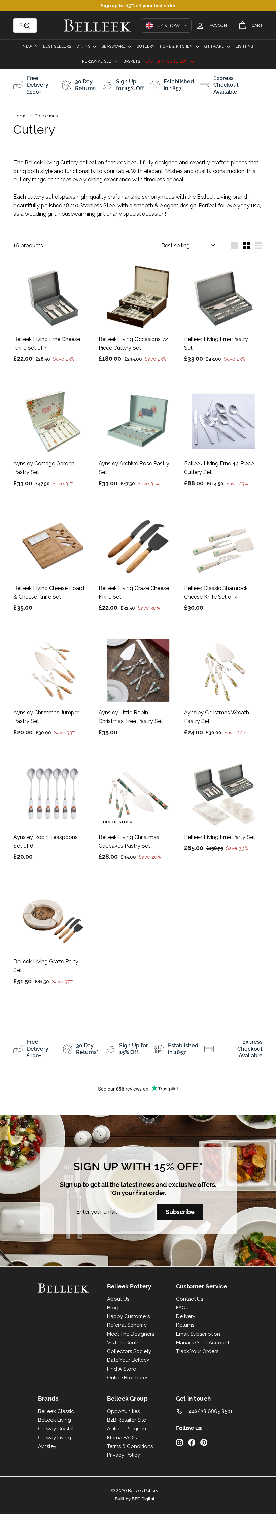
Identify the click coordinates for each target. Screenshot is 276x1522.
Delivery (185, 1316)
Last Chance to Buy (167, 61)
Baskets (131, 61)
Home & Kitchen (177, 46)
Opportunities (123, 1411)
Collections (46, 115)
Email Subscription (198, 1334)
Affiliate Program (126, 1429)
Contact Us (189, 1299)
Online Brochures (127, 1378)
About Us (118, 1299)
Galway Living (54, 1438)
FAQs (182, 1308)
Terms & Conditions (130, 1446)
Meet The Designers (130, 1334)
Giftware (214, 46)
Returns (185, 1325)
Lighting (244, 46)
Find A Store (121, 1369)
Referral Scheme (127, 1325)
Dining (83, 46)
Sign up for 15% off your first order (138, 5)
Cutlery (145, 46)
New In (30, 46)
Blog (112, 1308)
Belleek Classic (56, 1411)
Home (19, 115)
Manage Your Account (202, 1343)
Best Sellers (57, 46)
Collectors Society (129, 1351)
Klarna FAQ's (122, 1438)
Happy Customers (128, 1316)
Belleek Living (54, 1420)
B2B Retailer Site (126, 1420)
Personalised (97, 61)
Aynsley (47, 1446)
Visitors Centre (124, 1343)
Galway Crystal (56, 1429)
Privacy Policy (123, 1455)
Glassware (114, 46)
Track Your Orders (197, 1351)
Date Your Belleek (128, 1360)
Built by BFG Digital (134, 1498)
